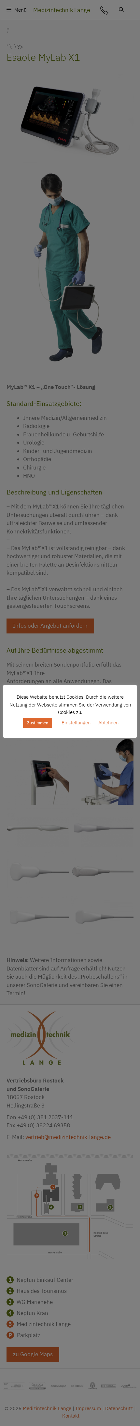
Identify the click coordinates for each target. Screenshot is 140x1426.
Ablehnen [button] (108, 722)
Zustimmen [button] (37, 723)
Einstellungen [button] (76, 722)
